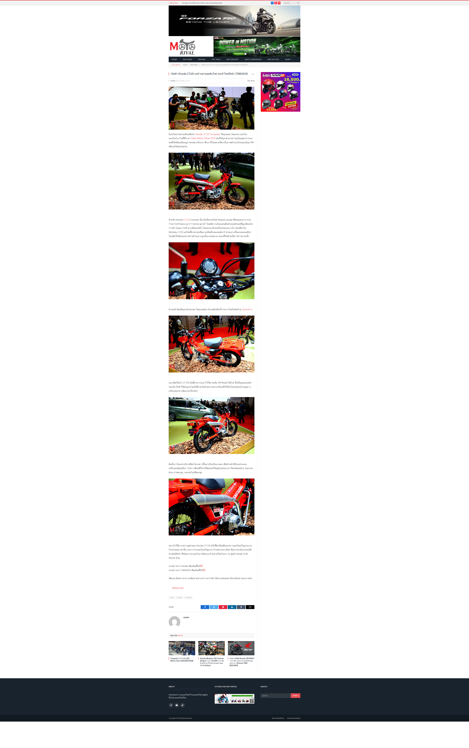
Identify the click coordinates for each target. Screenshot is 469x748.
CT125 (186, 219)
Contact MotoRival (293, 718)
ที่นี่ (201, 566)
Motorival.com (187, 718)
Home (174, 59)
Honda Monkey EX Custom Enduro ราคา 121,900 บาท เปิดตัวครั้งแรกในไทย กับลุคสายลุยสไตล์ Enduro (209, 3)
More (287, 59)
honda (179, 597)
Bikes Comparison (253, 59)
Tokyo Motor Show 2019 (202, 138)
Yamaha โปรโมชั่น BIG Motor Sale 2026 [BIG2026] (181, 659)
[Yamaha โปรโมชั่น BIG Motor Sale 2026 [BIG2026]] (182, 648)
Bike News (187, 59)
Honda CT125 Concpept (207, 134)
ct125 (172, 597)
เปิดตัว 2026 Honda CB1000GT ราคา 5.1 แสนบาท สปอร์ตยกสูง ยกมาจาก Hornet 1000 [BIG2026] (242, 662)
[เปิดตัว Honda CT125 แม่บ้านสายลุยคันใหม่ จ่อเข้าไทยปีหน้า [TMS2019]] (211, 108)
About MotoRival (278, 718)
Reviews (201, 59)
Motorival (177, 588)
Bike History (273, 59)
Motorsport (233, 59)
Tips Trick (215, 59)
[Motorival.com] (183, 46)
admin (173, 81)
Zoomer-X (247, 309)
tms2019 (188, 597)
